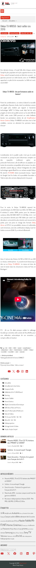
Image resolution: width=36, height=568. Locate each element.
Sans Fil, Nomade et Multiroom (14, 411)
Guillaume (3, 36)
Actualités (12, 21)
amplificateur (26, 348)
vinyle (12, 539)
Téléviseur (4, 536)
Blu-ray (21, 513)
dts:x (11, 350)
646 (10, 348)
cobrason (23, 516)
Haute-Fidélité (9, 398)
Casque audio (9, 516)
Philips (12, 529)
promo (25, 528)
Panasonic (6, 528)
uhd (17, 352)
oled (1, 529)
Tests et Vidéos (9, 414)
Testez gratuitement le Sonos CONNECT (12, 358)
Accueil (4, 21)
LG (21, 525)
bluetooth (25, 513)
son (18, 533)
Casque (2, 517)
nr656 (25, 350)
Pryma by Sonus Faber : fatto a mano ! (12, 365)
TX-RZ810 (11, 173)
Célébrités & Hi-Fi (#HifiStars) (14, 392)
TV (29, 532)
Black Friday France (18, 565)
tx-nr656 (11, 352)
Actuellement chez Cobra (12, 386)
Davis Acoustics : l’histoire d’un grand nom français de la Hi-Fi (21, 458)
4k (6, 348)
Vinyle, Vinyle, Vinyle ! (11, 429)
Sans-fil (15, 533)
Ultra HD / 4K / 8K (26, 33)
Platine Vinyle (18, 529)
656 (15, 348)
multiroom (31, 525)
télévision (10, 536)
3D (1, 513)
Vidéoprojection (9, 423)
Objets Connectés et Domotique (14, 405)
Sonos (22, 533)
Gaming (7, 395)
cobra (17, 516)
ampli (19, 348)
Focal (17, 521)
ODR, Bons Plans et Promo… (13, 408)
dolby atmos (5, 350)
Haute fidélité (25, 520)
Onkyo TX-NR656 (14, 264)
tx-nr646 (4, 352)
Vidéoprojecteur (5, 539)
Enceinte (32, 517)
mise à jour (25, 525)
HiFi (4, 525)
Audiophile (15, 513)
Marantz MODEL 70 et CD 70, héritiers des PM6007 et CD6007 (21, 441)
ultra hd (22, 352)
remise (2, 533)
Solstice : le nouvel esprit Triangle (19, 450)
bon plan (30, 513)
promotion (30, 529)
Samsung (8, 532)
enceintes (3, 521)
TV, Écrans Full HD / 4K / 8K (13, 417)
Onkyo (2, 75)
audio (10, 513)
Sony (26, 532)
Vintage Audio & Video (11, 426)
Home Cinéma (14, 33)
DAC (28, 517)
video (23, 536)
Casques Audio (9, 389)
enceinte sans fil (10, 521)
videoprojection (28, 536)
